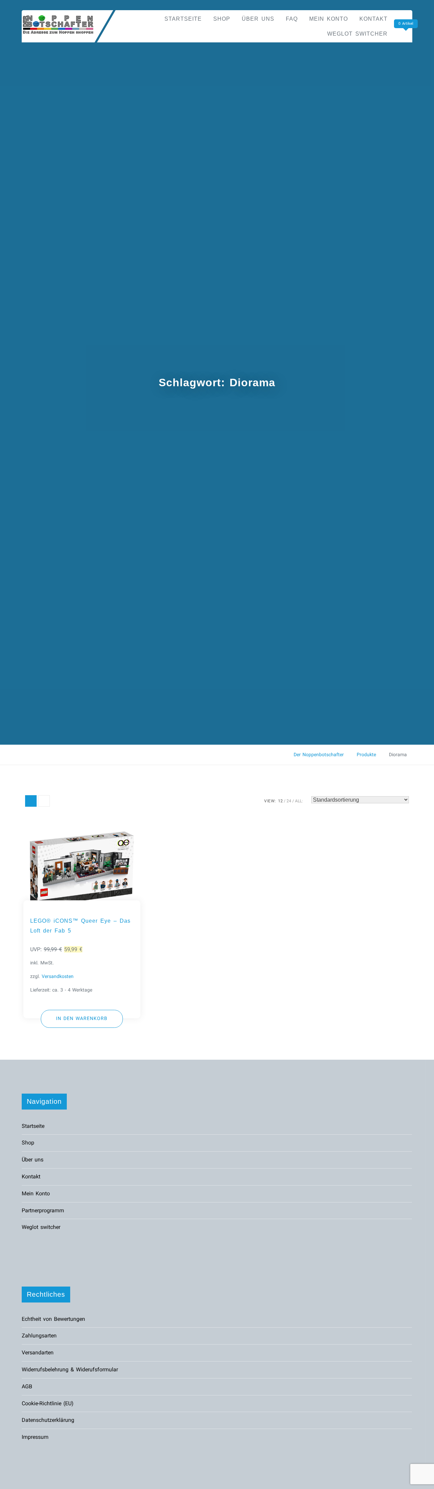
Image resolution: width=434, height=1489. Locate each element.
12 (280, 801)
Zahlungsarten (39, 1335)
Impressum (35, 1437)
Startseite (183, 19)
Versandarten (38, 1352)
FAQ (292, 19)
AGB (27, 1386)
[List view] (44, 801)
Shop (221, 19)
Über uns (258, 19)
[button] (82, 1019)
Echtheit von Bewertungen (53, 1319)
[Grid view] (31, 801)
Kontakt (373, 19)
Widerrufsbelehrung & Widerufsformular (70, 1369)
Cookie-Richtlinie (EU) (48, 1403)
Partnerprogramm (43, 1210)
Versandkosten (58, 976)
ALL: (299, 801)
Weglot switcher (357, 34)
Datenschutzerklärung (48, 1420)
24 (289, 801)
